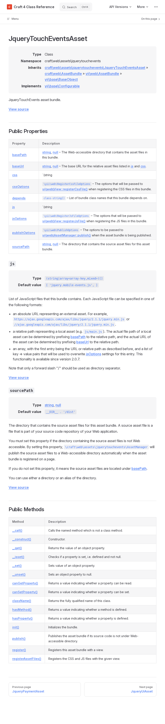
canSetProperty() (25, 592)
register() (19, 650)
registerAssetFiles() (26, 659)
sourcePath (20, 246)
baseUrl (18, 166)
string (46, 152)
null (55, 152)
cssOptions (20, 186)
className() (21, 601)
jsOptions (19, 218)
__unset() (19, 574)
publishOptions (23, 232)
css (143, 166)
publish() (19, 638)
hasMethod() (22, 609)
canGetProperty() (25, 583)
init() (15, 627)
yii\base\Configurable (62, 86)
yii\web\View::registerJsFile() (64, 221)
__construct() (21, 539)
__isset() (18, 557)
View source (19, 109)
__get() (17, 548)
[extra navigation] (156, 7)
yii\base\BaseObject (61, 79)
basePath (19, 155)
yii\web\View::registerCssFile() (65, 189)
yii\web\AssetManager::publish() (66, 235)
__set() (17, 565)
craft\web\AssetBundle (63, 73)
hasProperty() (22, 618)
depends (19, 198)
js (132, 166)
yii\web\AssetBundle (102, 73)
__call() (17, 530)
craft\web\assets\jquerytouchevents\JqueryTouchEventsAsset (95, 67)
